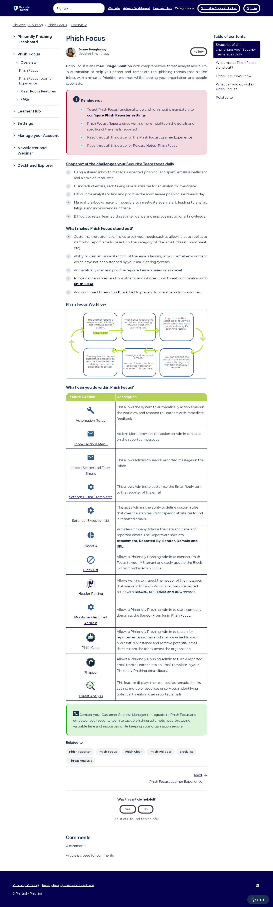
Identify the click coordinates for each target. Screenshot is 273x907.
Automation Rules (90, 420)
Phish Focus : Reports (104, 123)
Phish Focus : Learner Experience (165, 137)
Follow (199, 51)
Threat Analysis (91, 696)
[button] (36, 39)
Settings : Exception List (91, 521)
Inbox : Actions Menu (91, 444)
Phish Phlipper (160, 751)
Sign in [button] (252, 8)
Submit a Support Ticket (219, 8)
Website (114, 8)
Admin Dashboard (136, 8)
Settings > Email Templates (90, 497)
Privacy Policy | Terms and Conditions (68, 885)
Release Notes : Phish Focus (155, 145)
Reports (90, 545)
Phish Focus (57, 25)
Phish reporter (80, 751)
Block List (90, 570)
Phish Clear (91, 648)
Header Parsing (90, 594)
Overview (79, 25)
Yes (127, 809)
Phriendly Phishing (28, 25)
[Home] (22, 8)
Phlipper (91, 672)
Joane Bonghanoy (92, 49)
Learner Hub (162, 8)
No (145, 809)
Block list (186, 751)
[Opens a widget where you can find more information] (258, 900)
